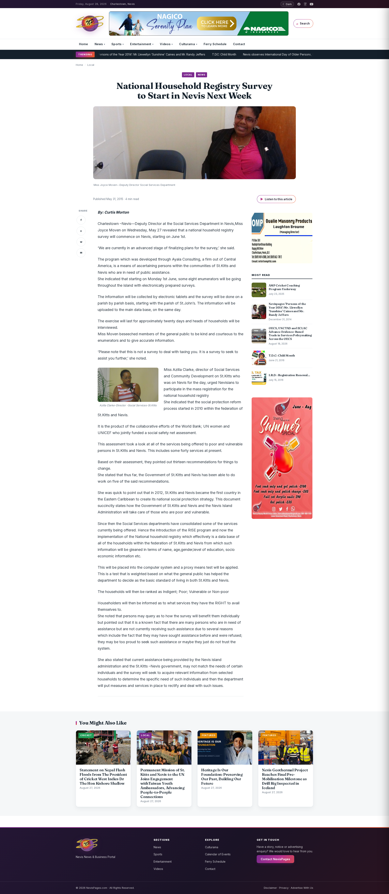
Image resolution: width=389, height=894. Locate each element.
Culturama (187, 44)
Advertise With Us (302, 887)
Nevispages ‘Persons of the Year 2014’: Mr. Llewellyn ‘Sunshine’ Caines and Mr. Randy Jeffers (120, 54)
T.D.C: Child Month (202, 54)
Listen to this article (276, 199)
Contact (239, 44)
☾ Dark (287, 4)
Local (90, 64)
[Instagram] (305, 4)
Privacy (284, 887)
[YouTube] (311, 4)
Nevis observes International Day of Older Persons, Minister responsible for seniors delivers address (288, 54)
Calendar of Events (218, 854)
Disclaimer (270, 887)
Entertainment (140, 44)
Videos (165, 44)
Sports (116, 44)
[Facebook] (299, 4)
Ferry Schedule (215, 44)
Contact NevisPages (275, 859)
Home (83, 44)
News (99, 44)
